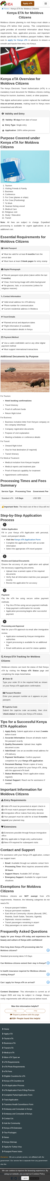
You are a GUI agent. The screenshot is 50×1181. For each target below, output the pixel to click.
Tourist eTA (8, 1039)
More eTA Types (11, 1057)
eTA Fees (8, 1071)
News (6, 1137)
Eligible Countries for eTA (14, 1076)
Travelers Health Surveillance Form (18, 1104)
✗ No (35, 1011)
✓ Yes (15, 1011)
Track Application (11, 1100)
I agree (25, 1178)
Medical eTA (9, 1053)
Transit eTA (8, 1048)
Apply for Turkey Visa (13, 1147)
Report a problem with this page (26, 1015)
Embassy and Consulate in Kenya (18, 1109)
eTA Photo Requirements (14, 1067)
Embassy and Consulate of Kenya (18, 1114)
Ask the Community (12, 1123)
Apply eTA (27, 3)
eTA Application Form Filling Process (19, 1090)
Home (6, 9)
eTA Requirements (11, 1062)
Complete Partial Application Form (18, 1095)
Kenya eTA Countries (13, 1081)
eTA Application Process (14, 1085)
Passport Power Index (13, 1151)
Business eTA (10, 1043)
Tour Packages (10, 1133)
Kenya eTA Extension (13, 1128)
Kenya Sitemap (10, 1142)
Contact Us (8, 1118)
